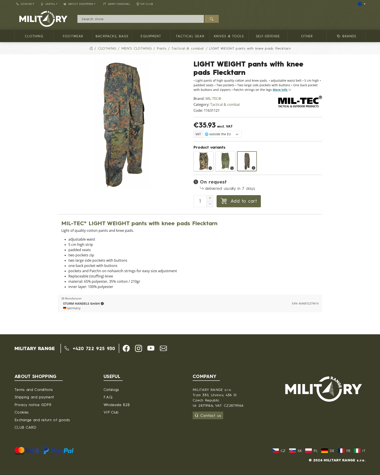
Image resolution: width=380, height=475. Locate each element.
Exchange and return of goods (42, 419)
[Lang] (361, 4)
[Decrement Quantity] (209, 204)
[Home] (91, 48)
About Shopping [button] (80, 3)
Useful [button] (50, 3)
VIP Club (146, 3)
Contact (28, 3)
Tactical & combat (225, 104)
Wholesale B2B (117, 404)
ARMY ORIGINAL (119, 3)
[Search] (212, 19)
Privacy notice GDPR (33, 404)
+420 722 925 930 (93, 348)
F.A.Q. (108, 397)
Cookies (22, 412)
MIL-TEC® (213, 98)
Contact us (210, 415)
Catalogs (111, 389)
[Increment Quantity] (209, 198)
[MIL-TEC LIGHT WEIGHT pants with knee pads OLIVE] (225, 161)
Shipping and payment (34, 397)
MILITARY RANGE (35, 348)
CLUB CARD (25, 427)
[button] (102, 304)
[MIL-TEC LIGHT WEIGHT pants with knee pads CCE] (203, 161)
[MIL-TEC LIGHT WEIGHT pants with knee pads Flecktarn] (247, 161)
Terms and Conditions (34, 389)
